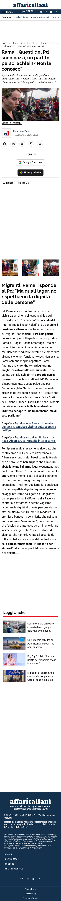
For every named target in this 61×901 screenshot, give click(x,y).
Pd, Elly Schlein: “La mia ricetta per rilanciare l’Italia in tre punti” (41, 660)
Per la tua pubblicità (13, 868)
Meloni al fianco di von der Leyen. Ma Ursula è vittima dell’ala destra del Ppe (29, 427)
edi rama (23, 183)
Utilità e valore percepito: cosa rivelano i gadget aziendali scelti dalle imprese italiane (40, 627)
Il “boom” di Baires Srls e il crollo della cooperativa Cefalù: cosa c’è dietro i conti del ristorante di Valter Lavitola (42, 676)
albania (8, 183)
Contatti (8, 854)
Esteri (13, 43)
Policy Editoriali (11, 859)
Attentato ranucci (40, 17)
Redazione (9, 864)
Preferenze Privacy (30, 898)
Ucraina (55, 17)
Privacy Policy (30, 889)
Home (5, 43)
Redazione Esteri (21, 131)
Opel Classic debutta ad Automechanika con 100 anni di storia (40, 644)
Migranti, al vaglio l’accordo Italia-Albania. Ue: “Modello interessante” (29, 439)
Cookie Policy (30, 894)
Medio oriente (21, 17)
